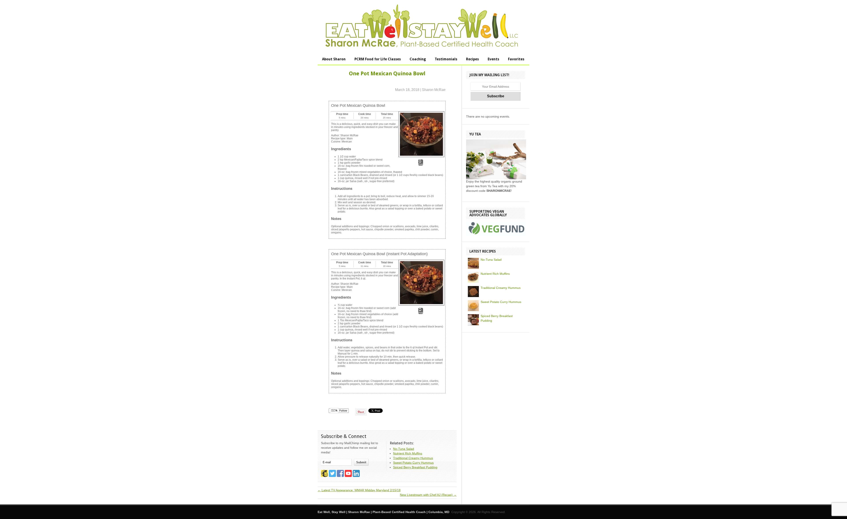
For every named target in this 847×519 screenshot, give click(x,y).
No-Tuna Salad (491, 259)
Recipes (472, 59)
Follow (343, 410)
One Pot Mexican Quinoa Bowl (387, 73)
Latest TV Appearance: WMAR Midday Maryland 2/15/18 (359, 490)
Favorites (516, 59)
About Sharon (334, 59)
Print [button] (420, 164)
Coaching (418, 59)
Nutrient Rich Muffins (495, 273)
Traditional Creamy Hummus (501, 288)
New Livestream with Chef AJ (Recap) (428, 495)
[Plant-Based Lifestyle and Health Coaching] (421, 46)
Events (493, 59)
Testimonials (446, 59)
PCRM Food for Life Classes (377, 59)
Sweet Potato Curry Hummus (501, 302)
